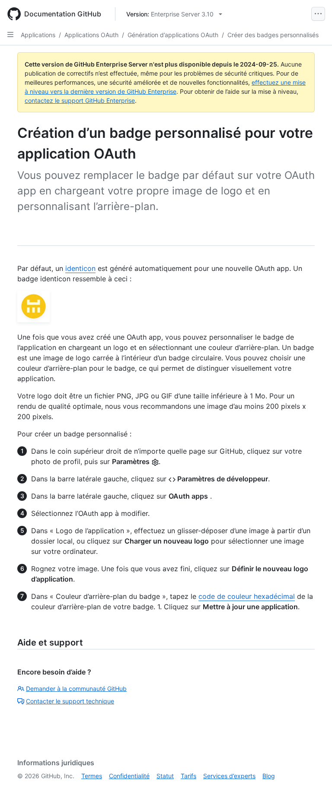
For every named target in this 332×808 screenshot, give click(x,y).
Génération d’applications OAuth (173, 34)
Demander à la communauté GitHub (76, 688)
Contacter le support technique (70, 701)
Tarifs (188, 775)
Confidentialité (129, 775)
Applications (38, 34)
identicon (80, 268)
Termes (91, 775)
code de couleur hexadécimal (246, 596)
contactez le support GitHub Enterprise (80, 100)
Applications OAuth (91, 34)
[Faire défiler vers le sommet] (313, 789)
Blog (268, 775)
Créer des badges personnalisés (273, 34)
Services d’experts (229, 775)
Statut (165, 775)
